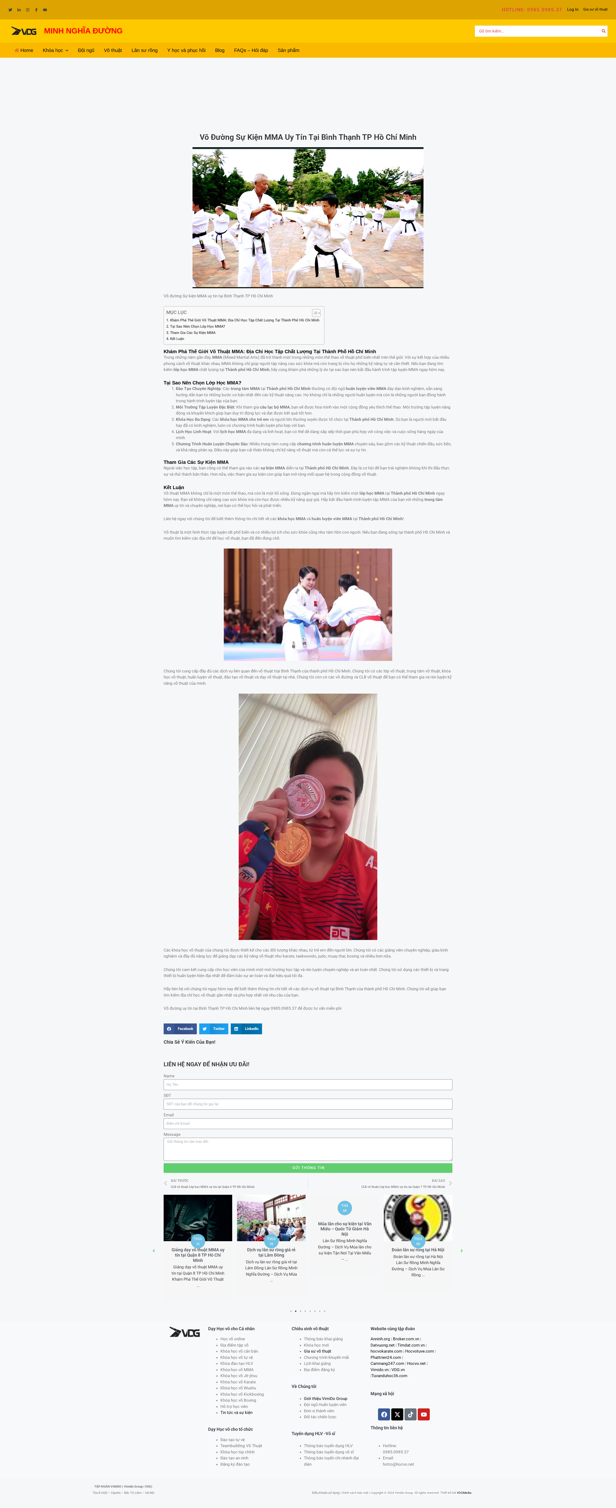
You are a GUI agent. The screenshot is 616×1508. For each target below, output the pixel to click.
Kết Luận (177, 339)
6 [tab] (315, 1311)
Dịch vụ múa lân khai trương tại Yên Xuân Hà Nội (418, 1226)
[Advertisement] (308, 94)
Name (169, 1075)
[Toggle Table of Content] (313, 313)
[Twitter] (10, 10)
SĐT (167, 1095)
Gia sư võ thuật (595, 9)
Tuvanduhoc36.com (389, 1375)
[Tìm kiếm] (604, 31)
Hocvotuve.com (419, 1351)
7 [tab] (320, 1311)
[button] (532, 9)
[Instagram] (28, 10)
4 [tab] (305, 1311)
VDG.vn (398, 1369)
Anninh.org (380, 1338)
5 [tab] (310, 1311)
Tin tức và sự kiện (236, 1412)
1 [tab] (291, 1311)
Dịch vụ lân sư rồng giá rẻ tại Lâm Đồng (198, 1252)
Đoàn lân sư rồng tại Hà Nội (344, 1249)
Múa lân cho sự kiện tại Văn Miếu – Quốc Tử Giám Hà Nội (271, 1229)
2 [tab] (296, 1311)
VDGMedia (464, 1493)
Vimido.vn (380, 1369)
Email (169, 1114)
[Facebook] (36, 10)
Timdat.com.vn (411, 1345)
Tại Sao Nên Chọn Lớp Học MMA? (197, 326)
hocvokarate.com (386, 1351)
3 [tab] (300, 1311)
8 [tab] (324, 1311)
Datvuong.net (383, 1345)
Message (172, 1134)
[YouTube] (45, 10)
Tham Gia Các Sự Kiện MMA (193, 333)
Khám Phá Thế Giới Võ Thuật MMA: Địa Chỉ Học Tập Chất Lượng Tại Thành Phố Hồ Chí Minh (244, 320)
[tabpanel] (198, 1245)
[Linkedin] (19, 10)
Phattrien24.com (386, 1357)
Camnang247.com (387, 1363)
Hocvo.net (416, 1363)
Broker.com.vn (406, 1338)
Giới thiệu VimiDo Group (325, 1398)
